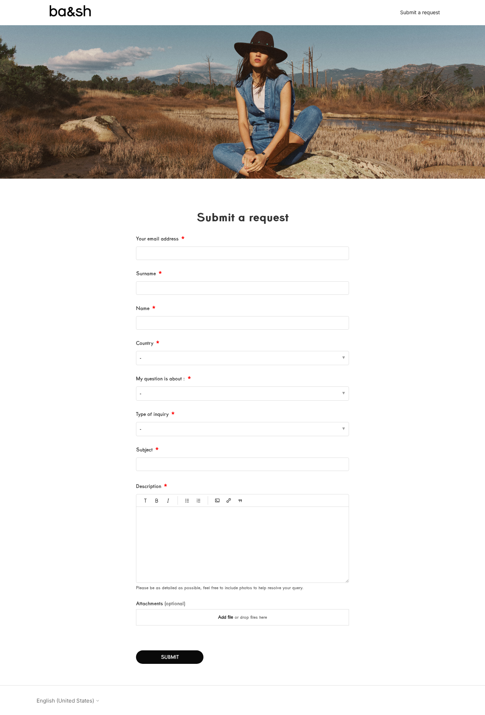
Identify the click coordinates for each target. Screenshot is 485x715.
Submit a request (420, 12)
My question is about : (160, 378)
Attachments (160, 603)
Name (142, 308)
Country (144, 343)
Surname (146, 273)
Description (148, 486)
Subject (144, 449)
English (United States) (66, 701)
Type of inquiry (152, 414)
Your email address (157, 238)
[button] (145, 500)
